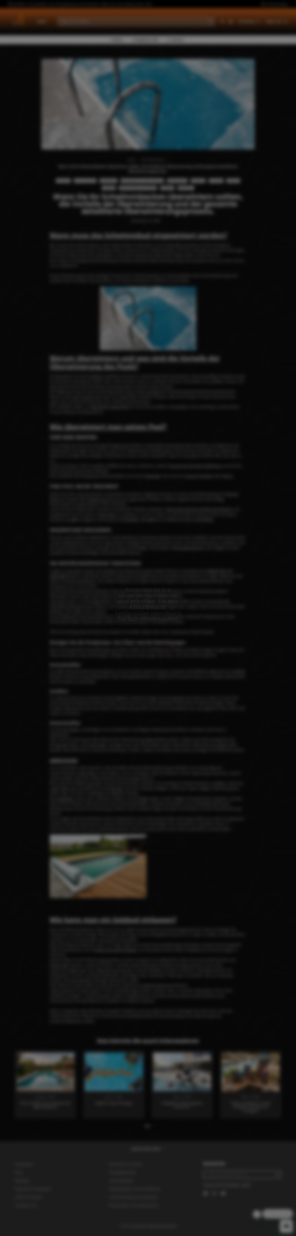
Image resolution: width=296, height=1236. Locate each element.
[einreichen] (178, 651)
